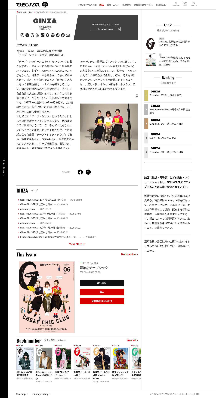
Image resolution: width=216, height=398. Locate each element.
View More (75, 244)
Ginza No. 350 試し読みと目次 (44, 218)
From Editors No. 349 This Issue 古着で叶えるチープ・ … (58, 237)
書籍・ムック (113, 5)
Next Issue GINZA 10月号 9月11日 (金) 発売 (51, 199)
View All (131, 340)
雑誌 (101, 5)
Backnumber (128, 254)
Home (30, 12)
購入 (102, 292)
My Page (176, 3)
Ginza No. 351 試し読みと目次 (44, 204)
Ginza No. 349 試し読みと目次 (44, 232)
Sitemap (21, 394)
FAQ (185, 3)
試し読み (101, 283)
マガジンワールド (32, 4)
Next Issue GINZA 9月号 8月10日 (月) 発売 (50, 213)
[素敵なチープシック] (47, 297)
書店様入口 (161, 5)
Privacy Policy (40, 394)
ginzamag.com (105, 29)
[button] (135, 362)
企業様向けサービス (143, 5)
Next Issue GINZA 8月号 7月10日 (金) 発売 (50, 227)
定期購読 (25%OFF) (102, 301)
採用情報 (126, 5)
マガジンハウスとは (86, 5)
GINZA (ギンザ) (42, 12)
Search (193, 3)
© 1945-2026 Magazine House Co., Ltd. (175, 394)
